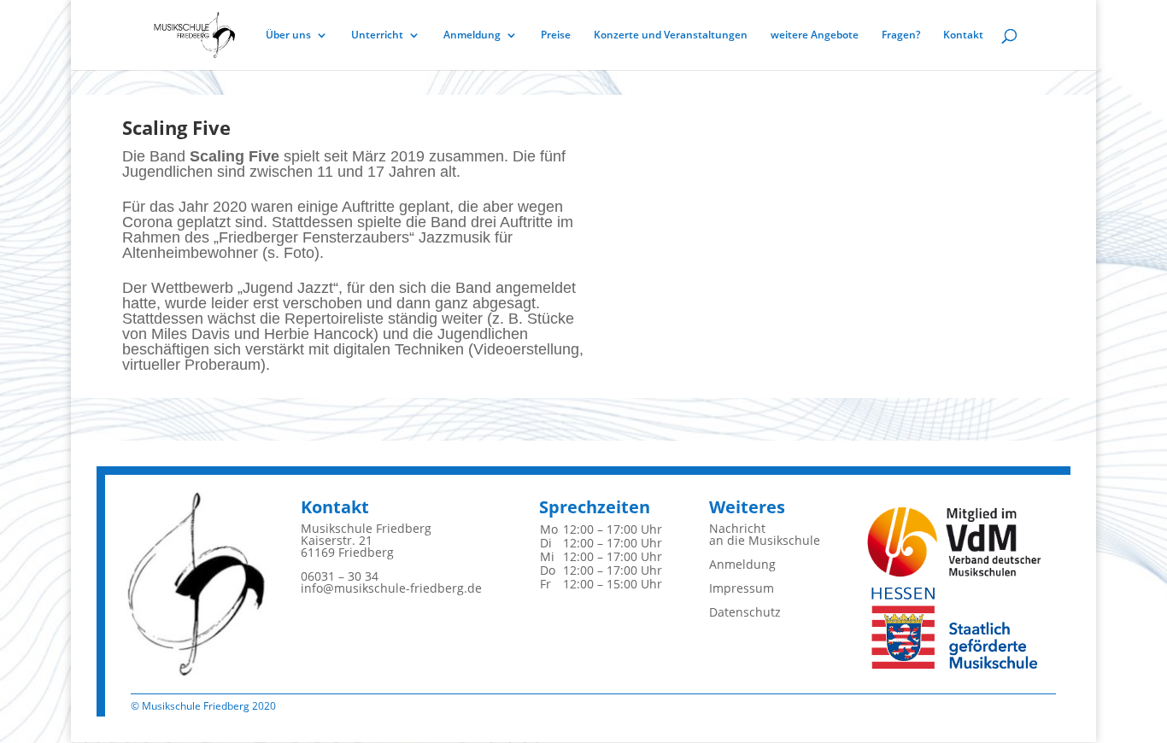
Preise (556, 35)
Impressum (741, 588)
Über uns (288, 35)
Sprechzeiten (594, 506)
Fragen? (901, 35)
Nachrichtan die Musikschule (764, 534)
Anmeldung (472, 35)
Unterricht (377, 35)
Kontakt (963, 35)
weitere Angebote (815, 35)
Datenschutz (745, 612)
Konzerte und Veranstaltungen (671, 35)
